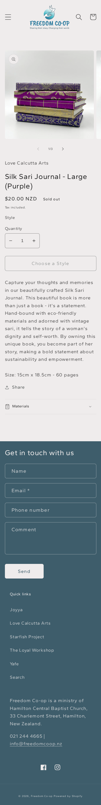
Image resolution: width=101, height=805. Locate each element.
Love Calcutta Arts (30, 623)
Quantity (13, 228)
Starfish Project (27, 636)
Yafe (14, 664)
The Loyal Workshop (32, 650)
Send (24, 571)
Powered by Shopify (68, 796)
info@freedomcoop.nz (36, 743)
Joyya (16, 609)
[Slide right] (63, 149)
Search (17, 677)
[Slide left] (38, 149)
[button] (8, 17)
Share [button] (18, 387)
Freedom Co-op (42, 796)
